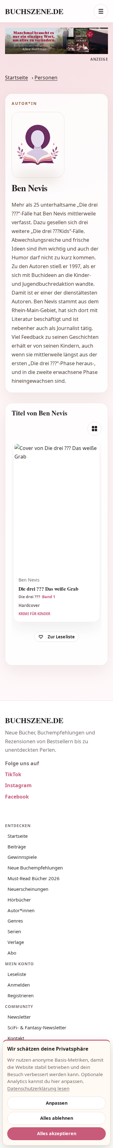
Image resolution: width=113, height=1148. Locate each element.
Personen (46, 77)
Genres (15, 921)
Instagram (18, 785)
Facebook (17, 796)
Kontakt (16, 1038)
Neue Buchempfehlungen (35, 867)
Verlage (16, 942)
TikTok (13, 774)
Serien (14, 931)
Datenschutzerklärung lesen (38, 1088)
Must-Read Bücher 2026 (34, 878)
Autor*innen (21, 910)
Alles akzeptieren (56, 1133)
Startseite (16, 77)
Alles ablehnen (56, 1118)
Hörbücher (19, 899)
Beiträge (17, 846)
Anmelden (19, 985)
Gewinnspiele (22, 857)
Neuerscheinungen (28, 889)
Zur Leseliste (61, 637)
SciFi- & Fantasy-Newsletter (37, 1027)
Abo (12, 953)
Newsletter (19, 1017)
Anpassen (56, 1103)
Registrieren (21, 995)
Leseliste (17, 974)
